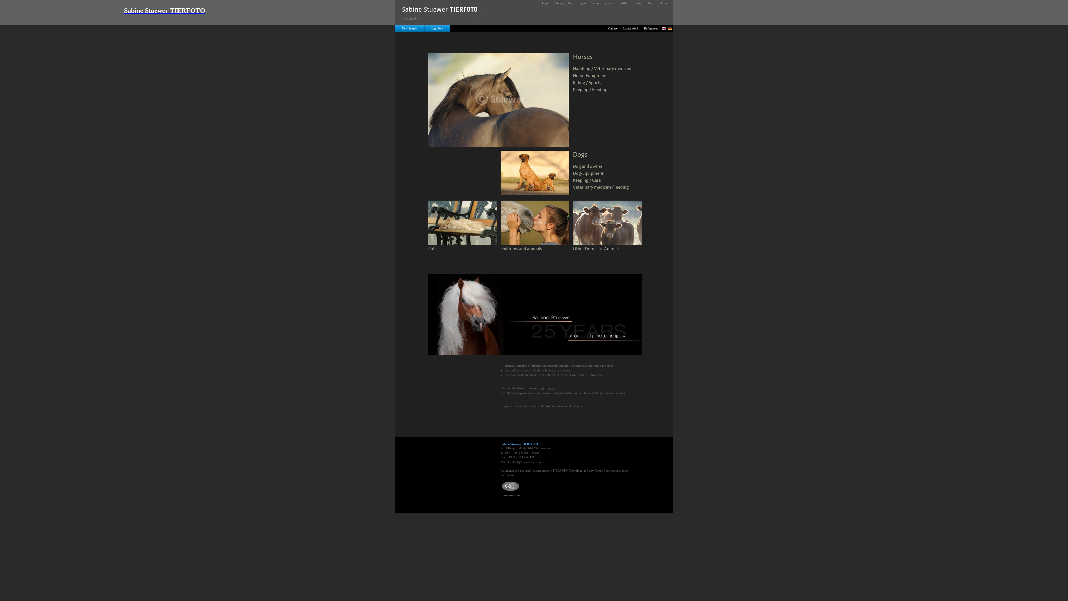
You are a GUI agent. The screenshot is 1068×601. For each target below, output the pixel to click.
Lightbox (437, 28)
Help (651, 3)
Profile (623, 3)
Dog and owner (587, 166)
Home (664, 3)
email (551, 388)
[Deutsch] (670, 28)
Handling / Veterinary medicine (602, 69)
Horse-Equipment (590, 75)
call (542, 388)
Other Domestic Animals (596, 249)
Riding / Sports (587, 82)
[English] (664, 28)
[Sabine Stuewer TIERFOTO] (440, 10)
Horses (583, 57)
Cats (432, 249)
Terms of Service (602, 3)
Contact (637, 3)
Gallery (613, 28)
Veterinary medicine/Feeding (601, 187)
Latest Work (631, 28)
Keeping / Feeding (590, 89)
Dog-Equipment (588, 173)
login (545, 3)
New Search (409, 28)
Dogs (580, 155)
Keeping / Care (587, 180)
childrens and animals (521, 249)
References (651, 28)
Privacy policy (563, 3)
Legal (582, 3)
